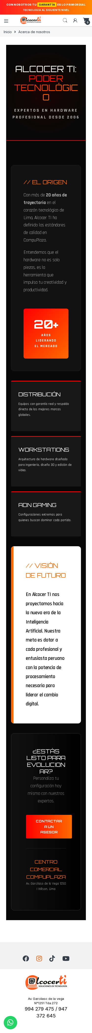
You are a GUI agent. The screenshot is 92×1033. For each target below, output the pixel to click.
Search (65, 20)
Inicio (8, 32)
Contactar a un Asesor (49, 826)
